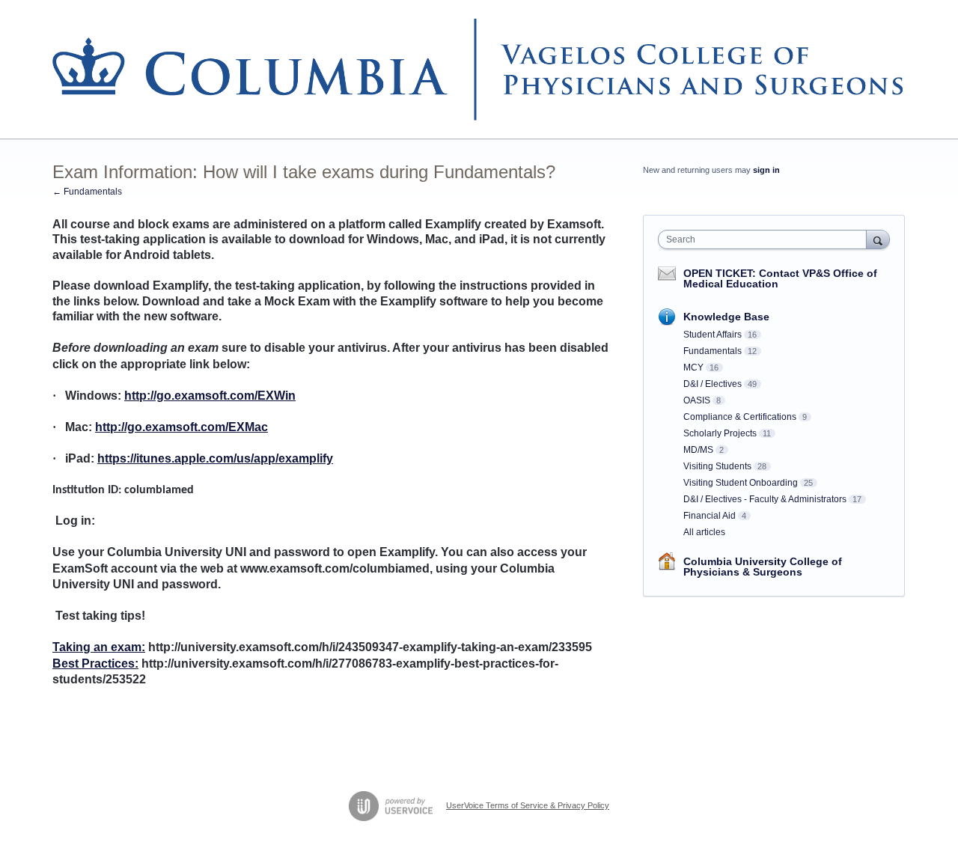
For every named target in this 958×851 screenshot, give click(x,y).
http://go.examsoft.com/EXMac (181, 427)
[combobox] (766, 239)
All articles (704, 532)
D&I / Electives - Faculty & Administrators (764, 499)
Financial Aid (709, 515)
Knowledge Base (726, 317)
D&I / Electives (712, 384)
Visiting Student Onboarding (740, 483)
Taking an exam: (98, 647)
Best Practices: (95, 663)
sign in (766, 169)
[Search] (878, 239)
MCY (693, 367)
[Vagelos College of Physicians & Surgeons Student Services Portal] (479, 70)
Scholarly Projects (720, 433)
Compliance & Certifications (739, 417)
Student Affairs (712, 334)
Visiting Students (717, 466)
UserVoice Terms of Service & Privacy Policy (527, 805)
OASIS (696, 400)
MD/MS (698, 450)
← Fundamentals (87, 191)
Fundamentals (712, 351)
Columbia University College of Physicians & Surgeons (762, 566)
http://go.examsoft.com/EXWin (210, 395)
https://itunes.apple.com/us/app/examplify (215, 458)
